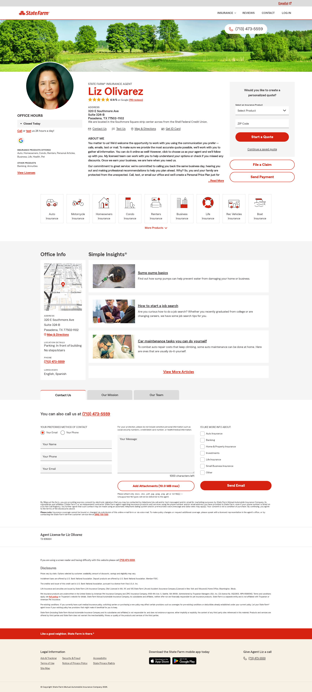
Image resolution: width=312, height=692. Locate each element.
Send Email (236, 485)
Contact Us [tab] (63, 395)
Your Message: (128, 439)
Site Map (45, 668)
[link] (34, 13)
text (28, 130)
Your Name (49, 444)
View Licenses (26, 172)
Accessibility (100, 658)
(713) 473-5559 (54, 361)
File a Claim (262, 165)
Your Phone (72, 432)
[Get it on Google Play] (184, 660)
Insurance (225, 13)
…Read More (216, 180)
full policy (53, 597)
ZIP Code (243, 123)
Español (283, 3)
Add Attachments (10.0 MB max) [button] (156, 486)
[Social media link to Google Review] (21, 140)
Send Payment (262, 177)
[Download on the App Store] (160, 660)
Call (19, 130)
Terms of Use (47, 663)
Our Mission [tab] (109, 395)
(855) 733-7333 (101, 514)
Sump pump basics (153, 273)
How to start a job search (158, 306)
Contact (268, 13)
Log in (286, 13)
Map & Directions (58, 334)
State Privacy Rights (104, 663)
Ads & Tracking (48, 658)
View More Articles (178, 372)
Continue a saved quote (262, 149)
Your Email (52, 432)
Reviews (248, 13)
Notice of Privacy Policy (74, 663)
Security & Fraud (71, 658)
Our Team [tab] (156, 395)
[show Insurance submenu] (234, 13)
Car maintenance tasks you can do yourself (172, 341)
